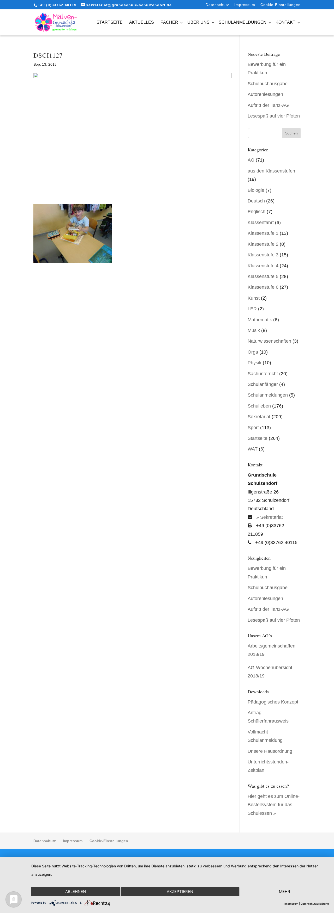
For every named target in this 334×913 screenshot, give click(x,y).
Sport (253, 427)
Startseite (110, 22)
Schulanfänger (263, 384)
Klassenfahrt (261, 222)
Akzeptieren (180, 891)
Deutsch (256, 200)
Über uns (198, 22)
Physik (254, 362)
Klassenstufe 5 (263, 276)
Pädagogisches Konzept (273, 702)
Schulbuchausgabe (268, 83)
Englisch (256, 211)
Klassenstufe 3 (263, 254)
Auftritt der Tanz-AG (268, 105)
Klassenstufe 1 (263, 233)
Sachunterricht (263, 373)
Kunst (254, 298)
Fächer (169, 22)
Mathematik (260, 319)
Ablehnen (75, 891)
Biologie (256, 190)
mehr (284, 891)
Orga (253, 352)
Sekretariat (259, 416)
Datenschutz (217, 5)
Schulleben (259, 406)
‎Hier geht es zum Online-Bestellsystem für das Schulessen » (274, 805)
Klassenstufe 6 (263, 287)
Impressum (244, 5)
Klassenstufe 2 (263, 244)
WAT (253, 449)
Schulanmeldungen (242, 22)
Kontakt (285, 22)
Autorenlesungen (265, 94)
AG (251, 160)
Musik (254, 330)
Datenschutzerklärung (315, 903)
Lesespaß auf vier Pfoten (274, 116)
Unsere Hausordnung (270, 751)
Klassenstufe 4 (263, 265)
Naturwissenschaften (269, 341)
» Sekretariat (269, 517)
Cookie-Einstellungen (280, 5)
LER (252, 308)
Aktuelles (141, 22)
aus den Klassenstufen (271, 171)
